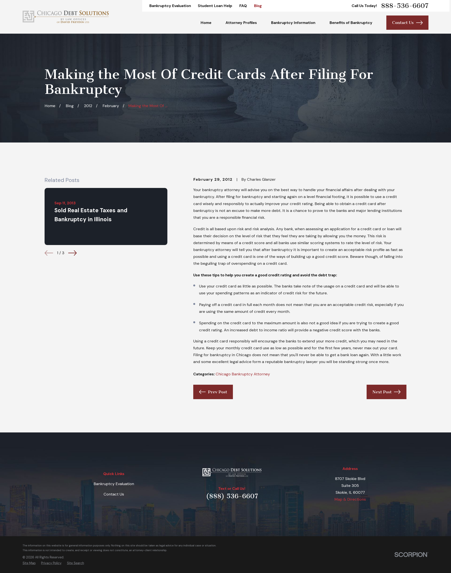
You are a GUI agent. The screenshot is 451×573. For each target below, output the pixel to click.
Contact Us (403, 22)
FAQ (243, 5)
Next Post (382, 391)
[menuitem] (29, 563)
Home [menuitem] (205, 22)
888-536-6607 (404, 6)
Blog (258, 5)
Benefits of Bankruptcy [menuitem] (350, 22)
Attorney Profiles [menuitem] (241, 22)
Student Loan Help (215, 5)
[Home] (66, 17)
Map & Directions (350, 499)
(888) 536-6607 (232, 496)
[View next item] (72, 253)
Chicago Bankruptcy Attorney (243, 374)
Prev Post (217, 391)
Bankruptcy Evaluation (170, 5)
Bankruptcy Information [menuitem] (293, 22)
